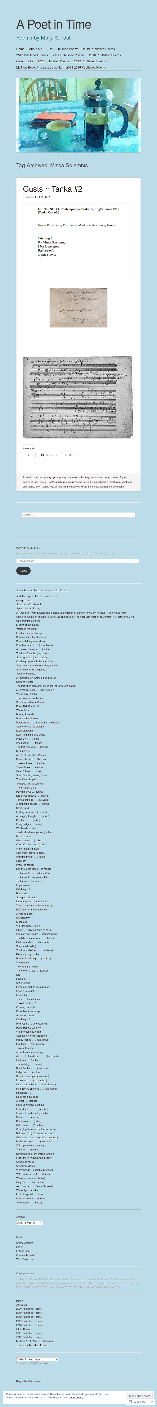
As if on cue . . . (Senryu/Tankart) (34, 1186)
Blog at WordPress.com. (28, 1381)
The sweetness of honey (29, 698)
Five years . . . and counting (31, 1023)
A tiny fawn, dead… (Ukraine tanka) (35, 690)
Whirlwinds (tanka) (26, 828)
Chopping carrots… (26, 1166)
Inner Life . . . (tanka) (27, 738)
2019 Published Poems (99, 49)
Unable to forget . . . (27, 991)
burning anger (23, 836)
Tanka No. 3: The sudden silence (34, 873)
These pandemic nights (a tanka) (34, 905)
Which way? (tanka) (27, 694)
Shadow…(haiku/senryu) (29, 783)
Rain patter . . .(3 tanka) (29, 1125)
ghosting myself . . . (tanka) (31, 856)
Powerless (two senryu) (28, 1011)
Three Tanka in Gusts (28, 999)
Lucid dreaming (24, 730)
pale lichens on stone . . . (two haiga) (36, 1088)
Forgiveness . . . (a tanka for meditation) (38, 722)
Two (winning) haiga (27, 966)
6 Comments (117, 486)
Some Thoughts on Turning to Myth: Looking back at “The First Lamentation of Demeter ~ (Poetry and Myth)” (75, 616)
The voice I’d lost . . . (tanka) (32, 970)
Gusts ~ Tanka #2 (52, 188)
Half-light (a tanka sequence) (31, 909)
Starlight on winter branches (31, 1035)
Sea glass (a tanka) (26, 897)
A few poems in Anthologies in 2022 (36, 677)
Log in (19, 1247)
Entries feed (22, 1251)
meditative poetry (100, 477)
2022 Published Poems (90, 61)
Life (18, 974)
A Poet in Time (53, 23)
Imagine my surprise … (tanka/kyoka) (36, 934)
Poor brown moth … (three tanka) (34, 645)
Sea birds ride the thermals (31, 637)
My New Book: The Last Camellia (39, 67)
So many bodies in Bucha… (31, 702)
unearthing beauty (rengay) (30, 1052)
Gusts (45, 486)
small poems (75, 482)
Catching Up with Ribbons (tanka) (34, 661)
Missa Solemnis (89, 486)
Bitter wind (22, 893)
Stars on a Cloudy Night (29, 604)
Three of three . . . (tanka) (30, 763)
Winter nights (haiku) (27, 848)
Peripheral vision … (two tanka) (33, 942)
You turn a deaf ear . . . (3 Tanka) (34, 950)
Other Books (24, 61)
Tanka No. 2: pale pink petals (32, 877)
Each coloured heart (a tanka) (32, 1113)
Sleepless (21, 922)
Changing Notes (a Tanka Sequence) (36, 1129)
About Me (35, 49)
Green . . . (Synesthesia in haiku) (34, 930)
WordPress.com (25, 1259)
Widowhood (22, 962)
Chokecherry (23, 918)
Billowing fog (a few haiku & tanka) (35, 1133)
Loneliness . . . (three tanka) (31, 1080)
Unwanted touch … (26, 1162)
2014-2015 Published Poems (86, 67)
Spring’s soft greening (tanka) (32, 775)
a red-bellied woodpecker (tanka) (34, 832)
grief (38, 486)
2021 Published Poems (54, 61)
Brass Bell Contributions (29, 706)
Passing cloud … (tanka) (29, 791)
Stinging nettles (24, 682)
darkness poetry (42, 477)
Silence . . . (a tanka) (27, 1117)
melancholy (73, 486)
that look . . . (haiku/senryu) (31, 1044)
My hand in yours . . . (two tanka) (34, 1141)
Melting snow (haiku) (27, 625)
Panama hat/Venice (27, 718)
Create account (24, 1243)
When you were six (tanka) (30, 1178)
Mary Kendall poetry (78, 477)
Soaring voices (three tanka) (31, 657)
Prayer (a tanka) (25, 865)
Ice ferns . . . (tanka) (27, 1060)
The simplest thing (26, 787)
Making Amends (25, 714)
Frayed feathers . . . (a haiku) (32, 1109)
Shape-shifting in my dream (31, 641)
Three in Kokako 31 (27, 1003)
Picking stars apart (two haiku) (32, 1076)
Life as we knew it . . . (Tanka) (32, 795)
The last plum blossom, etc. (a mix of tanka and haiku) (46, 686)
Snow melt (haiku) (26, 946)
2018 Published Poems (32, 55)
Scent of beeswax (26, 673)
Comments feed (25, 1255)
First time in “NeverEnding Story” (34, 1158)
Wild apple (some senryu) (30, 1145)
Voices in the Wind (26, 629)
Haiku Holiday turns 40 (28, 1027)
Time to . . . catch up (27, 1149)
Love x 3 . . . (23, 979)
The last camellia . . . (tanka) (32, 747)
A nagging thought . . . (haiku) (32, 816)
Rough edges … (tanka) (29, 824)
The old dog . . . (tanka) (29, 1064)
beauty (103, 482)
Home (20, 49)
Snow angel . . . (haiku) (29, 1202)
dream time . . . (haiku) (28, 840)
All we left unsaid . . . (28, 1015)
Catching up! (23, 889)
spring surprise (24, 600)
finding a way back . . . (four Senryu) (36, 1084)
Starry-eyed (22, 808)
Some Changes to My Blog (31, 759)
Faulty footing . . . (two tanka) (32, 1039)
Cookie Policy (76, 1397)
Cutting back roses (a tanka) (31, 812)
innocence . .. (23, 1092)
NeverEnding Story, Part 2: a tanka (35, 1153)
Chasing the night (25, 1007)
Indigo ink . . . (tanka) (28, 1072)
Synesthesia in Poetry (28, 608)
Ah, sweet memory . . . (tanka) (33, 649)
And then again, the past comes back (36, 596)
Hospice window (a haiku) (30, 1105)
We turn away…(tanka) (28, 926)
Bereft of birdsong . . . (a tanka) (33, 958)
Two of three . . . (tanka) (29, 767)
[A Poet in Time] (78, 99)
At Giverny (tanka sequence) (31, 669)
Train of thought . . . (27, 1048)
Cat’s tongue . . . (25, 983)
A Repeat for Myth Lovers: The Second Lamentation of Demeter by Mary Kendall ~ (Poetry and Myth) (71, 612)
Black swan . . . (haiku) (28, 1121)
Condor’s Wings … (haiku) (30, 1198)
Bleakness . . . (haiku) (28, 820)
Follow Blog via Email (28, 547)
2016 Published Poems (105, 55)
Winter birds (22, 710)
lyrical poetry (59, 477)
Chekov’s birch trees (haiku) (31, 844)
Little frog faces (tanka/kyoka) (32, 901)
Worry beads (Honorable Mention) (34, 1170)
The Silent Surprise (26, 779)
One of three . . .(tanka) (29, 771)
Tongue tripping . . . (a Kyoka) (32, 799)
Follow (23, 571)
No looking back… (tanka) (30, 1194)
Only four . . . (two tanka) (30, 1182)
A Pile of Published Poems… (32, 755)
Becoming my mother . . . (30, 954)
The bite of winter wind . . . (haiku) (35, 938)
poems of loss (30, 482)
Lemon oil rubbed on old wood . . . (35, 987)
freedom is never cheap (29, 633)
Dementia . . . (23, 995)
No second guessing (27, 1096)
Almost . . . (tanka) (26, 1100)
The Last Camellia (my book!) (32, 653)
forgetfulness (23, 885)
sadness (104, 486)
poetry (43, 482)
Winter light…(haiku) (27, 1190)
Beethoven (115, 482)
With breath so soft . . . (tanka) (33, 1174)
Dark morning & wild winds (30, 734)
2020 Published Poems (62, 49)
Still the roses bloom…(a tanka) (33, 869)
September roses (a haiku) (30, 852)
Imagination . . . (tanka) (29, 743)
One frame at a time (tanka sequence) (37, 1137)
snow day (21, 860)
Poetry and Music (57, 482)
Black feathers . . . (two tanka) (32, 1068)
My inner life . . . (25, 751)
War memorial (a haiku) (29, 1031)
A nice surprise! (24, 913)
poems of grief (118, 477)
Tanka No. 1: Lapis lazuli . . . (32, 881)
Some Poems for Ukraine (30, 726)
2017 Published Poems (68, 55)
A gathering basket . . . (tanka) (33, 803)
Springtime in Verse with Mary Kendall (37, 665)
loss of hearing (58, 486)
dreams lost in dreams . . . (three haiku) (37, 1056)
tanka (86, 482)
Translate (42, 1363)
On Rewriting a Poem (28, 620)
